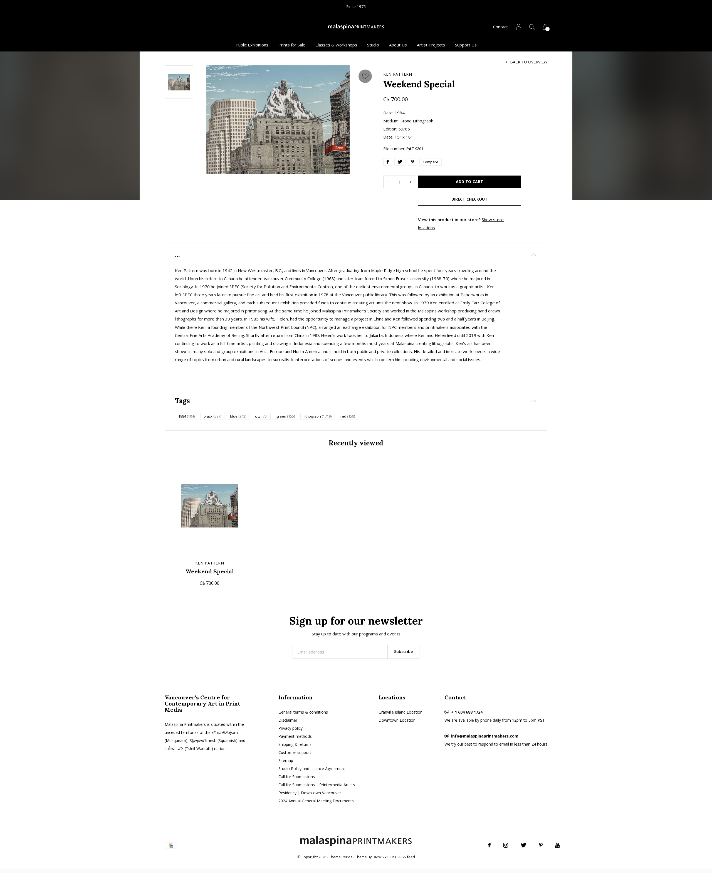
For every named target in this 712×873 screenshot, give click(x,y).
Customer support (294, 752)
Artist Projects (431, 45)
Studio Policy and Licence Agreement (311, 768)
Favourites (365, 76)
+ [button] (410, 182)
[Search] (532, 27)
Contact (500, 26)
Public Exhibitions (252, 45)
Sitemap (285, 760)
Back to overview (528, 62)
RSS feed (407, 856)
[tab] (356, 255)
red (347, 416)
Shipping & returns (295, 744)
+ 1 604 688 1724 (467, 712)
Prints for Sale (291, 45)
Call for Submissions (296, 776)
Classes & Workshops (336, 45)
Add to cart (469, 181)
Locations (392, 697)
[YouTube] (557, 845)
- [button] (388, 182)
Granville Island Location (400, 712)
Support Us (466, 45)
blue (238, 416)
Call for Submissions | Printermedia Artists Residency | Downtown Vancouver (316, 788)
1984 (186, 416)
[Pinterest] (541, 845)
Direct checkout (469, 199)
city (261, 416)
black (212, 416)
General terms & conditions (303, 712)
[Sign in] (518, 27)
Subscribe (403, 651)
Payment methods (295, 736)
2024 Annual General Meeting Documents (316, 800)
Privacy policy (290, 728)
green (285, 416)
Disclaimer (287, 720)
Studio (373, 45)
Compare (430, 161)
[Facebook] (489, 845)
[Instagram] (505, 845)
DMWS (378, 856)
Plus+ (392, 856)
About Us (398, 45)
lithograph (318, 416)
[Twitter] (523, 845)
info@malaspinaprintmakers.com (484, 736)
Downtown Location (397, 720)
